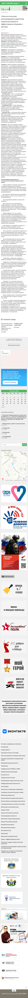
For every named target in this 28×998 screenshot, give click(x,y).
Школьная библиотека (7, 795)
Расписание (4, 747)
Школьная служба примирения (10, 818)
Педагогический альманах (9, 821)
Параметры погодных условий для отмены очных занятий (11, 851)
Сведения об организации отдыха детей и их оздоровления (13, 847)
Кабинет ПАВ (5, 810)
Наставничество (6, 830)
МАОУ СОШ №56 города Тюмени (11, 3)
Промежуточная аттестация (9, 752)
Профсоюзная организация (9, 771)
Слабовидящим (9, 576)
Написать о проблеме (10, 382)
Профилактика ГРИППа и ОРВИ (10, 769)
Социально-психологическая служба (12, 792)
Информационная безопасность (10, 783)
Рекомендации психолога (9, 816)
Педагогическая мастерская (10, 813)
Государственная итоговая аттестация (13, 804)
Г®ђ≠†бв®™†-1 (5, 33)
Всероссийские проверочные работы (12, 798)
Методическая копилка (8, 827)
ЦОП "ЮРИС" (22, 993)
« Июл (3, 407)
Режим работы (5, 749)
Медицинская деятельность (9, 763)
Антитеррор (4, 786)
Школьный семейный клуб (9, 836)
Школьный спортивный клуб (10, 807)
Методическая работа (7, 824)
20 (14, 401)
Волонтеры (4, 833)
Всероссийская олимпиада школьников (13, 801)
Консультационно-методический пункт (13, 755)
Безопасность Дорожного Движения (12, 789)
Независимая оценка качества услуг (12, 780)
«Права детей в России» (8, 777)
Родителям (4, 766)
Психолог (4, 12)
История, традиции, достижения (11, 744)
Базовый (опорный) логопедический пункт (12, 759)
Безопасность (5, 774)
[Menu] (26, 3)
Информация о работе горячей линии (13, 423)
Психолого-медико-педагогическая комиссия (12, 842)
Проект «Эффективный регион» (10, 839)
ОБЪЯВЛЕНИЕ (6, 436)
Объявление (6, 428)
